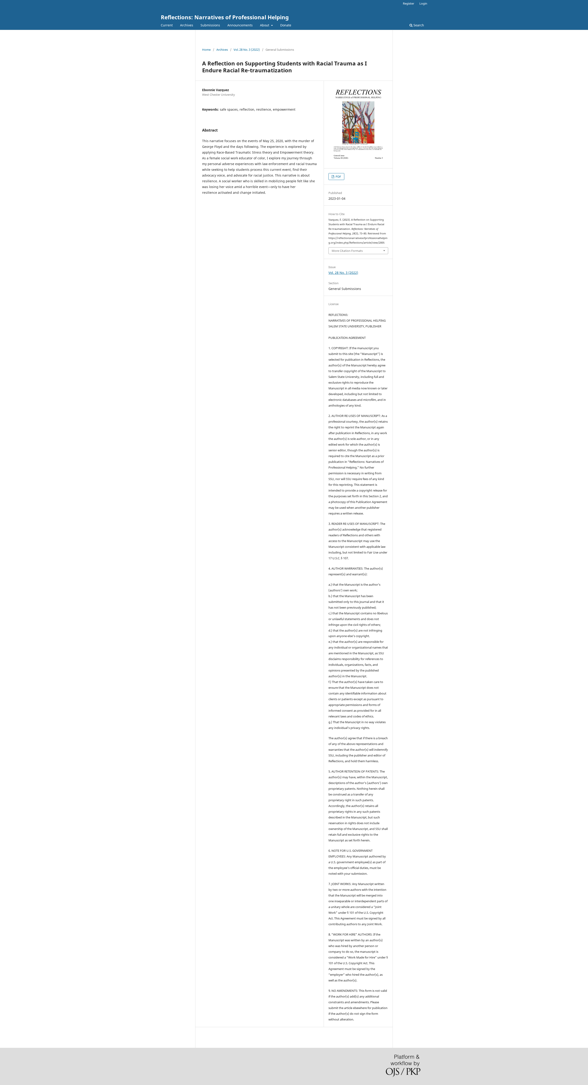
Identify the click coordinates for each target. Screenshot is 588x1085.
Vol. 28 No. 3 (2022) (247, 50)
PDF (338, 176)
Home (206, 50)
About (265, 25)
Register (408, 3)
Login (423, 3)
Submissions (210, 25)
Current (167, 25)
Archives (186, 25)
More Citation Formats (347, 251)
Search (418, 25)
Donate (285, 25)
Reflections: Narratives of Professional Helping (225, 17)
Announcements (240, 25)
